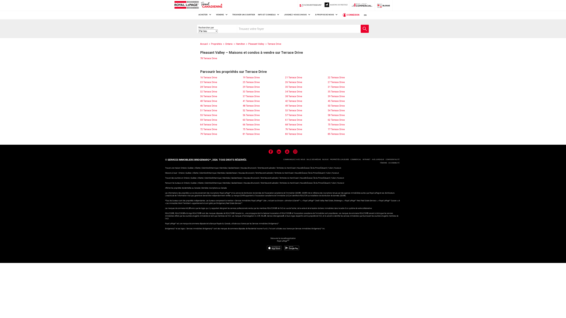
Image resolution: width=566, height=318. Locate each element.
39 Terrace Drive (336, 96)
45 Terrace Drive (336, 101)
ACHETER (203, 14)
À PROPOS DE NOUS (324, 14)
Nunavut (337, 168)
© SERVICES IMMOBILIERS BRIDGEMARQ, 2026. (191, 159)
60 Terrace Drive (251, 120)
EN (365, 15)
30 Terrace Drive (293, 87)
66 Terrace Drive (251, 124)
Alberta (197, 168)
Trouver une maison (172, 168)
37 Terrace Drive (251, 96)
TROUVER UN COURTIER (243, 14)
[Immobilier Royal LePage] (198, 5)
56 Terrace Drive (251, 115)
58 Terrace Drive (336, 115)
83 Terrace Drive (293, 134)
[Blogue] (383, 5)
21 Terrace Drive (293, 77)
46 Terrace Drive (208, 105)
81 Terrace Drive (251, 134)
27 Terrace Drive (336, 82)
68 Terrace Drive (293, 124)
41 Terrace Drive (251, 101)
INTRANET (366, 159)
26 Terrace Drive (293, 82)
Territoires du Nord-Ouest (286, 168)
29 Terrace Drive (251, 87)
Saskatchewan (233, 168)
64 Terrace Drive (208, 124)
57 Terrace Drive (293, 115)
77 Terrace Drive (336, 129)
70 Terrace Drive (336, 124)
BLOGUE (325, 159)
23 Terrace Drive (208, 82)
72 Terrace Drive (208, 129)
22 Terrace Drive (336, 77)
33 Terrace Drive (251, 91)
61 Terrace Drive (293, 120)
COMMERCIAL (355, 159)
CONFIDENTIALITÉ (392, 159)
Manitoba (223, 168)
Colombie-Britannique (210, 168)
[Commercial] (362, 5)
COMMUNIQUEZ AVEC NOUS (294, 159)
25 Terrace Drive (251, 82)
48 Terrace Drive (251, 105)
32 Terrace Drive (208, 91)
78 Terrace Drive (208, 58)
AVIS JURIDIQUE (378, 159)
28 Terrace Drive (208, 87)
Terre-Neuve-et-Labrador (266, 168)
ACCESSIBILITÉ (393, 163)
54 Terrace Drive (336, 110)
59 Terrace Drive (208, 120)
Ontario (183, 168)
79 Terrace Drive (208, 134)
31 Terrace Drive (336, 87)
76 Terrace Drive (293, 129)
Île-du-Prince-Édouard (319, 168)
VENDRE (220, 14)
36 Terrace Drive (208, 96)
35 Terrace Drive (336, 91)
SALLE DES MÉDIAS (314, 159)
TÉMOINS (383, 163)
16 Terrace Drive (208, 77)
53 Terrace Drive (293, 110)
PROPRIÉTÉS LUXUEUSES (339, 159)
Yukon (330, 168)
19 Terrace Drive (251, 77)
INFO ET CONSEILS (266, 14)
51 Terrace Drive (208, 110)
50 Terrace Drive (336, 105)
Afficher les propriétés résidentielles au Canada (182, 188)
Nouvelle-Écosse (303, 168)
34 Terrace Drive (293, 91)
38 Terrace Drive (293, 96)
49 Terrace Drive (293, 105)
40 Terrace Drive (208, 101)
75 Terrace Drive (251, 129)
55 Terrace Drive (208, 115)
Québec (191, 168)
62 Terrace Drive (336, 120)
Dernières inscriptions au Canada (214, 188)
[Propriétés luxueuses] (336, 5)
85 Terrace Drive (336, 134)
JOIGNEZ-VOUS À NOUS (295, 14)
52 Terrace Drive (251, 110)
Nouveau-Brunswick (248, 168)
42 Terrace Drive (293, 101)
